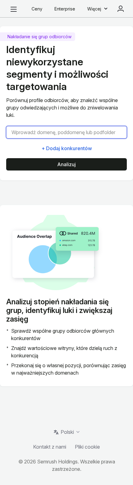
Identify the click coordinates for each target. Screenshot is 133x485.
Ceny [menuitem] (37, 8)
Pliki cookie (87, 447)
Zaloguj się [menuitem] (121, 9)
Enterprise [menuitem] (64, 8)
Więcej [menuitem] (94, 8)
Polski (67, 432)
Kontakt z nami (49, 447)
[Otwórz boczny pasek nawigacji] (13, 9)
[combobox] (69, 132)
